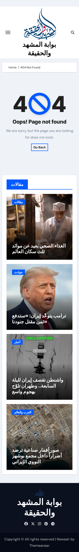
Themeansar (39, 545)
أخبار (17, 342)
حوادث (18, 272)
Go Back (39, 147)
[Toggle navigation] (7, 32)
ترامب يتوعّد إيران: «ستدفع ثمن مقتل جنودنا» (39, 318)
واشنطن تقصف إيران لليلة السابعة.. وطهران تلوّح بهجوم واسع (37, 385)
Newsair (63, 539)
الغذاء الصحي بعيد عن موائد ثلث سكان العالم (39, 248)
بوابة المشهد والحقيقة (39, 507)
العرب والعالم (22, 412)
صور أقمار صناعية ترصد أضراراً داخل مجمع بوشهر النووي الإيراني (37, 455)
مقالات (18, 202)
